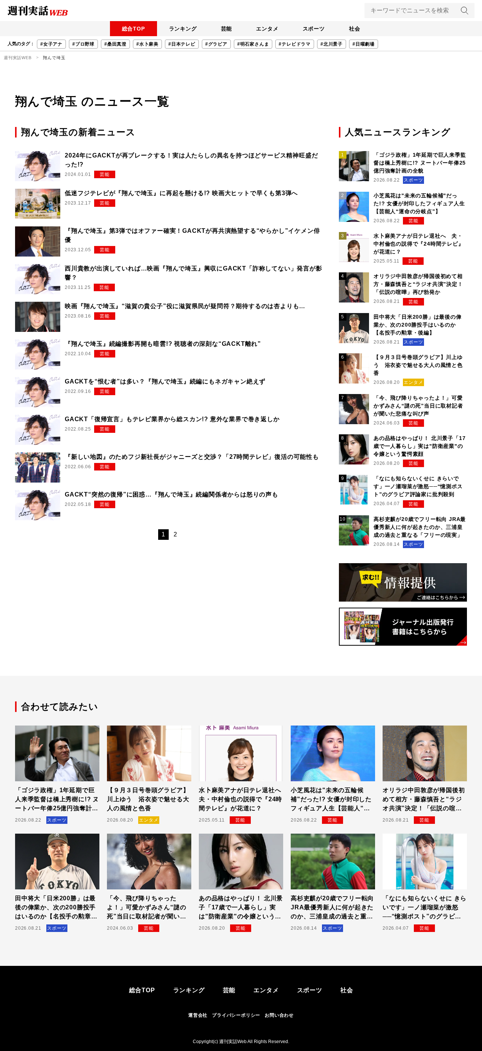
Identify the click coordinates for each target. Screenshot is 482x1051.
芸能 (226, 29)
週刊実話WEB (18, 57)
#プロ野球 (83, 44)
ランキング (183, 29)
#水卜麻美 (147, 44)
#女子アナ (51, 44)
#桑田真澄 (115, 44)
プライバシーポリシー (236, 1015)
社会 (354, 29)
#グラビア (216, 44)
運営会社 (197, 1015)
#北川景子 (331, 44)
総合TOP (133, 29)
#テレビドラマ (295, 44)
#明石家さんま (253, 44)
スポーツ (314, 29)
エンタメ (267, 29)
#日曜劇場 (363, 44)
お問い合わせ (279, 1015)
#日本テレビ (181, 44)
